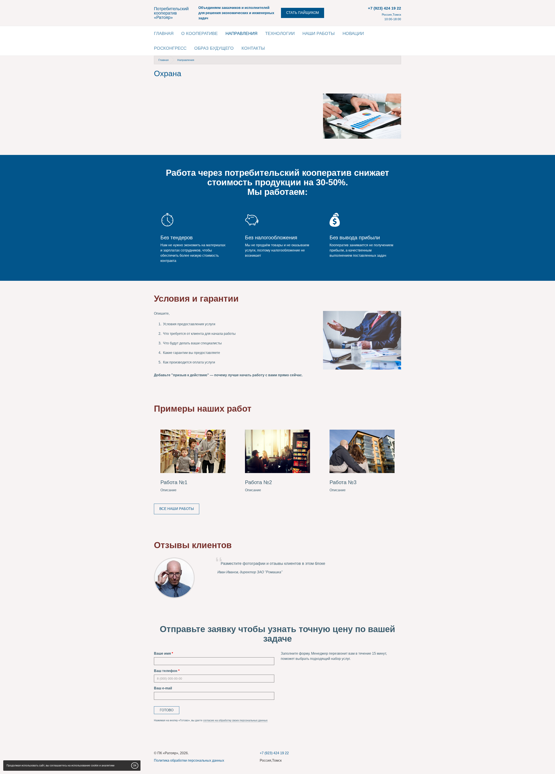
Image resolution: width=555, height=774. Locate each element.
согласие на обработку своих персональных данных (235, 720)
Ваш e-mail (163, 688)
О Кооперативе (199, 33)
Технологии (280, 33)
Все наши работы (176, 509)
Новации (353, 33)
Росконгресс (170, 48)
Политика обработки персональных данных (189, 760)
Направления (241, 33)
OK (135, 765)
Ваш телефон (165, 671)
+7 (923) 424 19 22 (384, 8)
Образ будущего (214, 48)
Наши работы (318, 33)
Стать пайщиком (302, 13)
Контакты (253, 48)
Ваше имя (162, 653)
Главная (163, 33)
